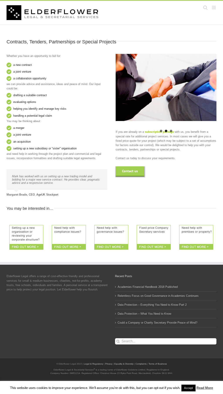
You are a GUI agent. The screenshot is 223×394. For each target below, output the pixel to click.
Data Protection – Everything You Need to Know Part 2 (152, 304)
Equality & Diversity (123, 364)
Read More (204, 388)
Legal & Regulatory (93, 364)
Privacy (108, 364)
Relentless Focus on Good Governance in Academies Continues (158, 295)
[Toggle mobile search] (205, 7)
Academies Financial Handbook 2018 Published (148, 286)
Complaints (141, 364)
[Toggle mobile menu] (214, 7)
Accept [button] (188, 388)
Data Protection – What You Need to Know (144, 313)
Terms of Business (158, 364)
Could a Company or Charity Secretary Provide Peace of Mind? (157, 322)
